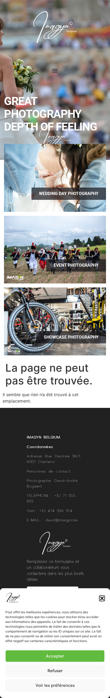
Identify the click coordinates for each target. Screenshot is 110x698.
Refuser (55, 670)
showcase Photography (71, 337)
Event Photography (76, 265)
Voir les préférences (55, 685)
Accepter (55, 656)
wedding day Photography (69, 193)
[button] (102, 598)
